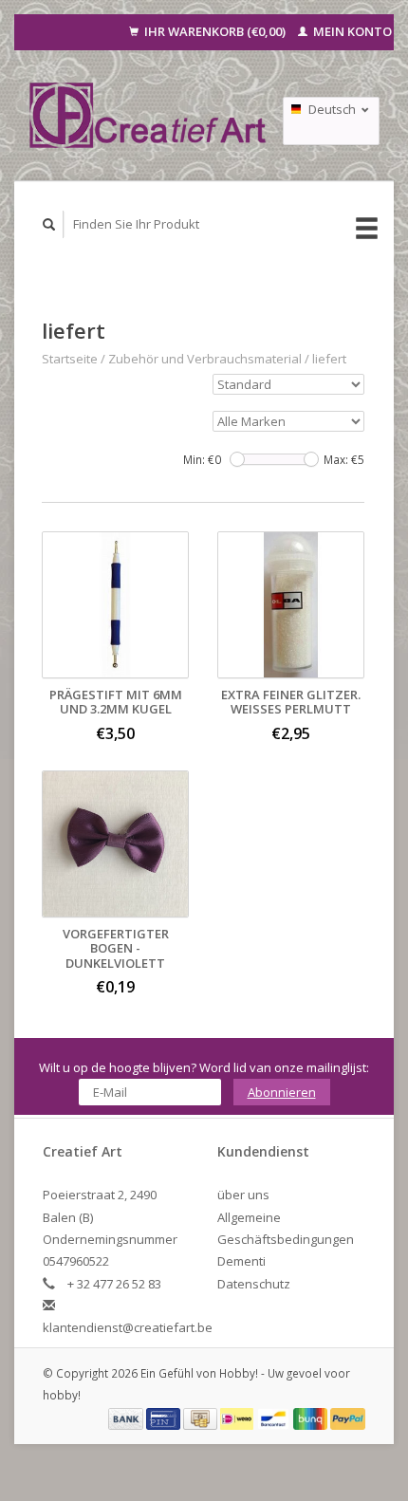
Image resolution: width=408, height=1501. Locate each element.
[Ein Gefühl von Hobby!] (148, 115)
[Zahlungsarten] (127, 1417)
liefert (329, 358)
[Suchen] (49, 224)
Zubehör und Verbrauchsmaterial (205, 358)
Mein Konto (351, 31)
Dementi (241, 1260)
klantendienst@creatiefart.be (128, 1327)
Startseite (70, 358)
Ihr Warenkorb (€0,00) (214, 31)
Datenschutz (253, 1283)
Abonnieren (282, 1092)
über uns (243, 1194)
